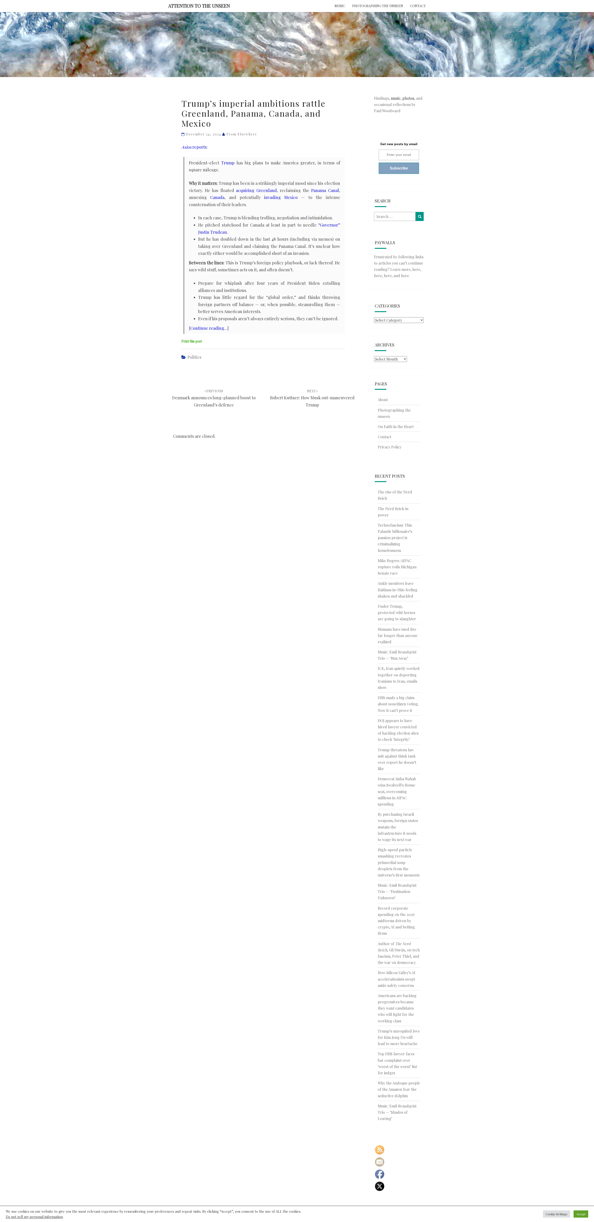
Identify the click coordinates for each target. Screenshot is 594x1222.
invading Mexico (281, 197)
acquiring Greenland (256, 190)
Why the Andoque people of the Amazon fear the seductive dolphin (399, 1089)
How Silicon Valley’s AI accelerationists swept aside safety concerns (396, 979)
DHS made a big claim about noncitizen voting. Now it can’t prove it (398, 704)
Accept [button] (580, 1214)
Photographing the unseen (377, 6)
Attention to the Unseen (199, 6)
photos (408, 98)
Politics (194, 357)
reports (194, 147)
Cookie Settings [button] (556, 1214)
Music (340, 6)
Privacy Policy (389, 447)
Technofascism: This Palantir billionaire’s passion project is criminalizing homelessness (395, 538)
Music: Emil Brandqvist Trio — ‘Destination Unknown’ (397, 891)
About (383, 399)
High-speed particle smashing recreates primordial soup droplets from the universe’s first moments (399, 862)
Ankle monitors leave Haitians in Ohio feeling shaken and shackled (397, 589)
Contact (418, 6)
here (416, 269)
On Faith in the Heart (396, 426)
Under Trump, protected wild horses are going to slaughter (397, 612)
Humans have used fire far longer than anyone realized (397, 635)
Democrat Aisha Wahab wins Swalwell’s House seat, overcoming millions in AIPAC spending (397, 791)
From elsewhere (241, 134)
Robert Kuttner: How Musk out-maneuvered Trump (312, 398)
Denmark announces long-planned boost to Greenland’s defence (214, 398)
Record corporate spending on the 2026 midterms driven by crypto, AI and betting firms (396, 921)
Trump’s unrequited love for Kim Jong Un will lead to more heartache (399, 1037)
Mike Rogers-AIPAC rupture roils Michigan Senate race (397, 567)
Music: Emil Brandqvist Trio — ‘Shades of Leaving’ (397, 1112)
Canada (217, 197)
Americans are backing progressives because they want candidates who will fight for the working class (397, 1008)
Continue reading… (208, 328)
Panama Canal (325, 190)
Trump (228, 163)
